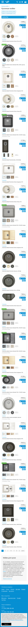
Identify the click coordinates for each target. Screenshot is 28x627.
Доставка (18, 589)
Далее (23, 550)
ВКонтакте (3, 598)
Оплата (12, 589)
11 (19, 550)
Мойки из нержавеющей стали (8, 13)
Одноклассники (11, 598)
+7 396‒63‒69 (7, 608)
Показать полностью (7, 578)
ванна (4, 571)
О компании (4, 591)
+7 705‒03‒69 (7, 612)
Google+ (19, 598)
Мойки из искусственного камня (8, 11)
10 (16, 550)
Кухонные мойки (4, 6)
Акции (2, 589)
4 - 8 (11, 550)
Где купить (11, 591)
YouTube (3, 600)
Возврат (23, 589)
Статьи (7, 589)
